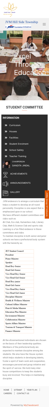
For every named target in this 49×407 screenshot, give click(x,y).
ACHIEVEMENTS (18, 173)
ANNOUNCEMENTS (20, 183)
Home (6, 390)
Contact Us (23, 393)
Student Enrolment (18, 143)
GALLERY (15, 192)
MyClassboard (31, 405)
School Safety (16, 150)
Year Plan (32, 390)
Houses (13, 131)
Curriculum (14, 125)
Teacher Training (17, 156)
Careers (8, 393)
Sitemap (18, 390)
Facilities (13, 137)
